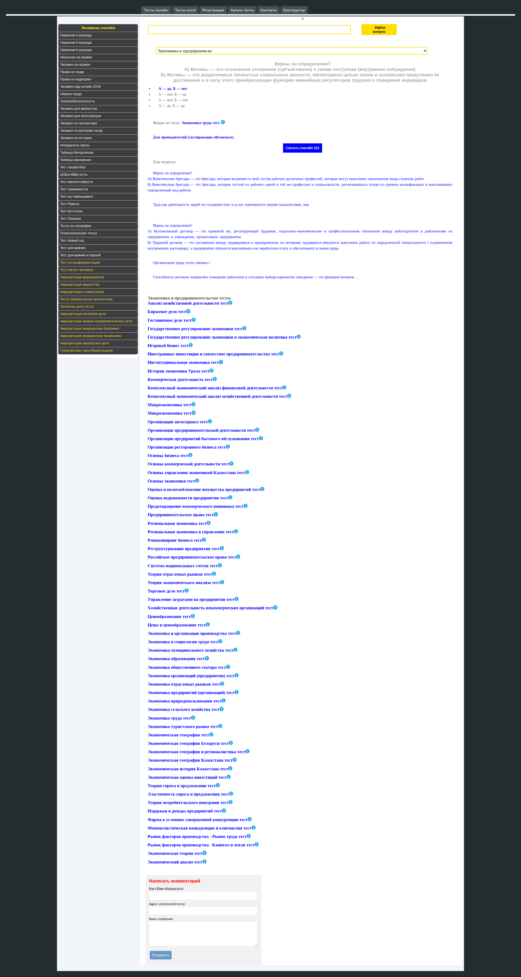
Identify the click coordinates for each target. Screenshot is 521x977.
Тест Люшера (70, 218)
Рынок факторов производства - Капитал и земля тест (201, 845)
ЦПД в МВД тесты (74, 175)
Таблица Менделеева (76, 153)
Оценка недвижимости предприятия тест (188, 498)
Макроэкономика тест (169, 404)
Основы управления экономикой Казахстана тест (196, 472)
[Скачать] (223, 122)
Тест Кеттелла (71, 211)
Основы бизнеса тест (168, 455)
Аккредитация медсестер (79, 284)
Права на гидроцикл (75, 79)
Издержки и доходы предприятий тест (185, 811)
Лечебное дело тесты (77, 306)
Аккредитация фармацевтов (82, 277)
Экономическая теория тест (175, 853)
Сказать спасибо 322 (302, 148)
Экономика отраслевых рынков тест (184, 684)
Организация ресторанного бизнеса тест (187, 447)
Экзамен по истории (76, 138)
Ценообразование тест (169, 616)
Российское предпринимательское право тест (192, 557)
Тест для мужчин (73, 248)
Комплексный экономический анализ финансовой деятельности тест (215, 388)
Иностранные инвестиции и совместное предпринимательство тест (213, 354)
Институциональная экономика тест (183, 362)
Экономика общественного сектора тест (187, 667)
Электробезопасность (77, 101)
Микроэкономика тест (170, 413)
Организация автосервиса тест (178, 422)
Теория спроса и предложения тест (182, 785)
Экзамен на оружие (75, 65)
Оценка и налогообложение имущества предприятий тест (204, 489)
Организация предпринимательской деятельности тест (201, 430)
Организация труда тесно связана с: (182, 263)
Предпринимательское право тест (181, 515)
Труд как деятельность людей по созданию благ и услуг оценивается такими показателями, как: (231, 205)
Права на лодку (72, 72)
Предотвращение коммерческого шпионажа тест (195, 506)
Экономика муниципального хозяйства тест (190, 650)
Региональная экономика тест (177, 523)
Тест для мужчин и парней (80, 255)
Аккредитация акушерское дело (84, 343)
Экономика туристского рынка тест (183, 726)
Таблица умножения (75, 160)
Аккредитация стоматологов (82, 292)
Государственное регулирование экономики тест (195, 328)
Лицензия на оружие (76, 57)
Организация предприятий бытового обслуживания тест (203, 438)
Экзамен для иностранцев (80, 116)
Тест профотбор (72, 167)
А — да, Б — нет (172, 89)
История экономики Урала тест (178, 371)
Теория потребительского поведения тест (188, 802)
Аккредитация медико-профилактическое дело (96, 321)
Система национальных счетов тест (183, 565)
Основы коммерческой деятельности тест (188, 464)
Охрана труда (71, 94)
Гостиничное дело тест (170, 320)
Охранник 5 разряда (76, 43)
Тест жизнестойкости (76, 182)
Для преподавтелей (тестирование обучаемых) (193, 137)
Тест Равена (69, 204)
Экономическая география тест (178, 735)
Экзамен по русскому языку (81, 131)
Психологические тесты (78, 233)
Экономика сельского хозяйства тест (184, 709)
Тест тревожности (74, 189)
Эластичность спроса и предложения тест (188, 794)
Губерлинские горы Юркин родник (86, 350)
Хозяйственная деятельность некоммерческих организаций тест (210, 608)
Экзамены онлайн (98, 28)
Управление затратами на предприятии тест (191, 599)
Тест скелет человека (76, 270)
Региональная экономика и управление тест (191, 532)
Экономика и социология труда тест (183, 641)
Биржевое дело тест (167, 312)
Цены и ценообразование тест (177, 625)
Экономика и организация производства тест (192, 633)
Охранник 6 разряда (76, 50)
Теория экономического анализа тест (184, 582)
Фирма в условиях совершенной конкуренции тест (197, 819)
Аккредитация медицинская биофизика (90, 336)
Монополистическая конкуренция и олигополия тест (200, 828)
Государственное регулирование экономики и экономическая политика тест (222, 337)
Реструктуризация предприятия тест (184, 548)
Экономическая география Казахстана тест (190, 760)
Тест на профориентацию (80, 262)
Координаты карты (75, 145)
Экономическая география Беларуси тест (188, 743)
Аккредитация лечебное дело (83, 314)
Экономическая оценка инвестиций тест (187, 777)
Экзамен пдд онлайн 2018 (80, 87)
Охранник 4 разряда (76, 35)
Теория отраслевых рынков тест (180, 574)
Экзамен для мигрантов (78, 109)
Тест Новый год (72, 240)
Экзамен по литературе (78, 123)
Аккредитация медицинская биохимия (89, 328)
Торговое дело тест (166, 591)
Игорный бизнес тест (168, 345)
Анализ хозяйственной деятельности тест (188, 303)
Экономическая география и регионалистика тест (196, 751)
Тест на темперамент (76, 196)
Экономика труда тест (200, 123)
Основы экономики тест (171, 481)
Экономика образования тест (176, 659)
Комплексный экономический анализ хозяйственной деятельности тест (217, 396)
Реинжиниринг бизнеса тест (175, 540)
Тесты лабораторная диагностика (86, 299)
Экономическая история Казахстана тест (188, 769)
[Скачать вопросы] (230, 303)
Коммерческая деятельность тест (180, 379)
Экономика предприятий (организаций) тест (191, 692)
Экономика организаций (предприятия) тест (191, 675)
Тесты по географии (75, 226)
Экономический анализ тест (175, 862)
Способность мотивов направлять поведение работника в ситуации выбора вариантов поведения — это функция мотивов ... (255, 277)
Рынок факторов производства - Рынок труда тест (197, 836)
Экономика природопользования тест (184, 701)
